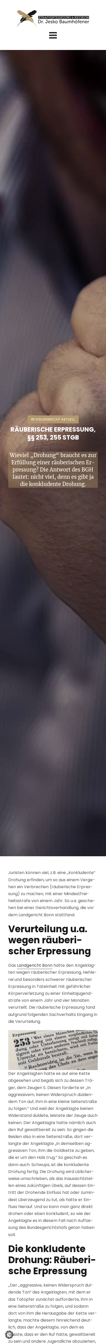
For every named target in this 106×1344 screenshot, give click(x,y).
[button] (9, 1334)
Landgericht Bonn (34, 965)
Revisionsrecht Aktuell (53, 419)
